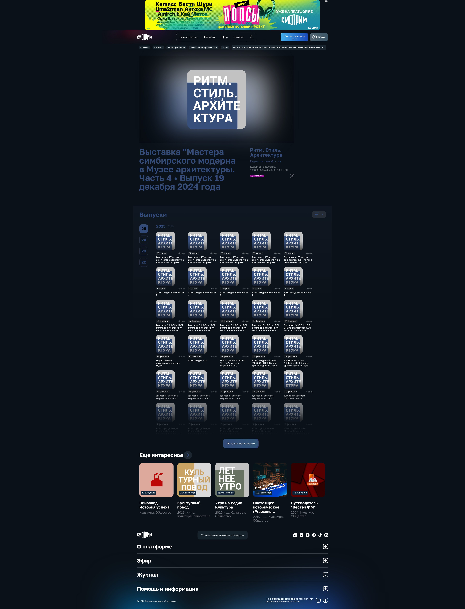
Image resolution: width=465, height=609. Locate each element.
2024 (225, 47)
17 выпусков (148, 492)
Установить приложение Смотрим (222, 535)
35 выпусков (300, 492)
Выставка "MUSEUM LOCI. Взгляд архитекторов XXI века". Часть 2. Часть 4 (201, 328)
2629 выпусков (226, 492)
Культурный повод (188, 505)
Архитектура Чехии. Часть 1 (298, 293)
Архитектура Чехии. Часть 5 (170, 293)
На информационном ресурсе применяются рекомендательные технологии (289, 600)
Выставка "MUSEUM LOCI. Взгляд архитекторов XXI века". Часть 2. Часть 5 (169, 328)
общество (269, 166)
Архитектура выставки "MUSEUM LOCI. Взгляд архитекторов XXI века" (265, 363)
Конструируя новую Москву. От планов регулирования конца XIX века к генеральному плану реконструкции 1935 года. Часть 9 (202, 435)
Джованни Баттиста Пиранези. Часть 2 (263, 397)
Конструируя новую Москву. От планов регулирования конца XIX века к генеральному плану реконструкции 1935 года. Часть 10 (170, 435)
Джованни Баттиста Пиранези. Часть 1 (294, 397)
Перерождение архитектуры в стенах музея (168, 363)
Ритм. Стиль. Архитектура (203, 47)
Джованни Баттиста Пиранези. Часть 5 (167, 397)
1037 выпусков (263, 492)
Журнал (147, 574)
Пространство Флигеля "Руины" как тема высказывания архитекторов (232, 364)
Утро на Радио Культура (228, 505)
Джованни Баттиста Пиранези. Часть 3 (231, 397)
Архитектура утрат (198, 360)
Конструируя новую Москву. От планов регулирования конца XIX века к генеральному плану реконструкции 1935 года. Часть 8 (234, 435)
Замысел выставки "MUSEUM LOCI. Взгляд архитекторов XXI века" (296, 363)
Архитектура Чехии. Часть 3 (234, 293)
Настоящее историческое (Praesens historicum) (266, 509)
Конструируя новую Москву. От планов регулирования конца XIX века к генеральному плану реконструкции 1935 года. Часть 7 (266, 435)
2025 (170, 226)
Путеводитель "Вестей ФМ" (304, 505)
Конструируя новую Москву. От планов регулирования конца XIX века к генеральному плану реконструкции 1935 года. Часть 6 (298, 435)
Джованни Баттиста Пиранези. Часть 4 (199, 397)
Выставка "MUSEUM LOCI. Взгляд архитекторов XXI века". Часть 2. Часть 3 (233, 328)
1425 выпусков (187, 492)
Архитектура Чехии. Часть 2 (266, 293)
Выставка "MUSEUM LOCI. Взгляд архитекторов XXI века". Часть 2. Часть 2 (265, 328)
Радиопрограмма (176, 47)
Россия (276, 161)
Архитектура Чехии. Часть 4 (202, 293)
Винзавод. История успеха (154, 505)
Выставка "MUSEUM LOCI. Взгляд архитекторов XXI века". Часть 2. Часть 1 (297, 328)
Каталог (158, 47)
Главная (144, 47)
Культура (256, 166)
